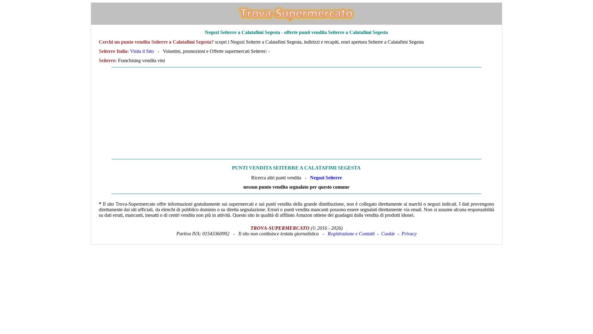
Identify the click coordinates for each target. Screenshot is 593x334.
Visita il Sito (142, 51)
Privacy (409, 233)
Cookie (388, 233)
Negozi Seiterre (326, 177)
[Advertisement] (296, 113)
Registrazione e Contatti (351, 233)
